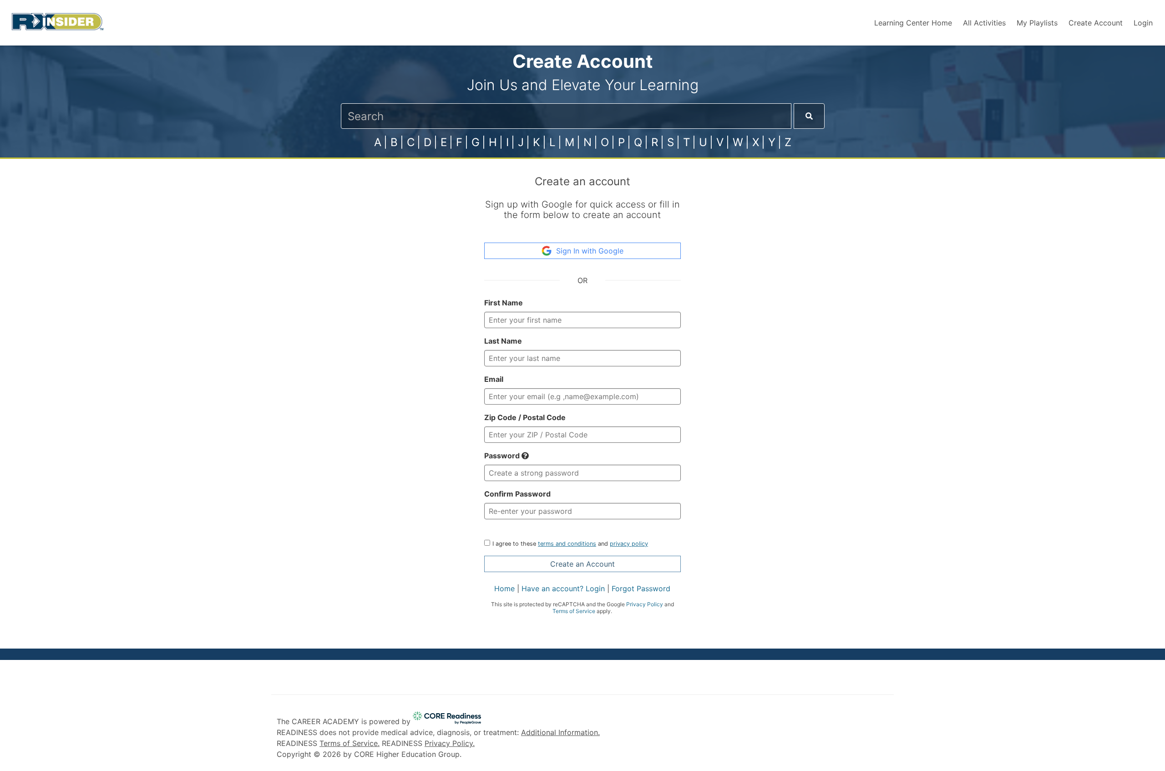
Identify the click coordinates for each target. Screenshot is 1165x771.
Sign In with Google (589, 250)
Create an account (582, 181)
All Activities (984, 22)
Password (503, 455)
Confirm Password (517, 493)
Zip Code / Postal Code (525, 417)
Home (504, 588)
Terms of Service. (349, 743)
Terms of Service (573, 611)
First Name (503, 302)
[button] (525, 455)
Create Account (1096, 22)
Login (1143, 22)
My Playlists (1037, 22)
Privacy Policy (644, 604)
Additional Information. (560, 732)
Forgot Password (641, 588)
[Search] (809, 116)
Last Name (503, 340)
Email (493, 379)
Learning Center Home (913, 22)
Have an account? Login (563, 588)
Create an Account (582, 563)
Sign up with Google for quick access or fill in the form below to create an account (582, 209)
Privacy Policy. (450, 743)
